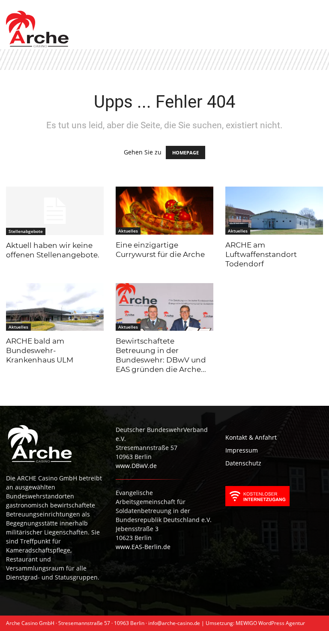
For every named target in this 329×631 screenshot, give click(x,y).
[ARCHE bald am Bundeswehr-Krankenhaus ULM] (55, 307)
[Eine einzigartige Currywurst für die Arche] (164, 211)
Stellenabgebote (26, 231)
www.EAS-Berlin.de (143, 547)
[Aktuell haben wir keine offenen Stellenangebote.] (55, 211)
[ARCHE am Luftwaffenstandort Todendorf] (274, 211)
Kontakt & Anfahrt (251, 437)
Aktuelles (128, 231)
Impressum (241, 450)
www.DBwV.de (136, 466)
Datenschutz (243, 463)
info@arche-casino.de (174, 623)
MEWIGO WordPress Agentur (270, 623)
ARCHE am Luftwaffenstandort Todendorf (261, 254)
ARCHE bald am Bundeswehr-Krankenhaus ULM (39, 350)
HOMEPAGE (185, 152)
